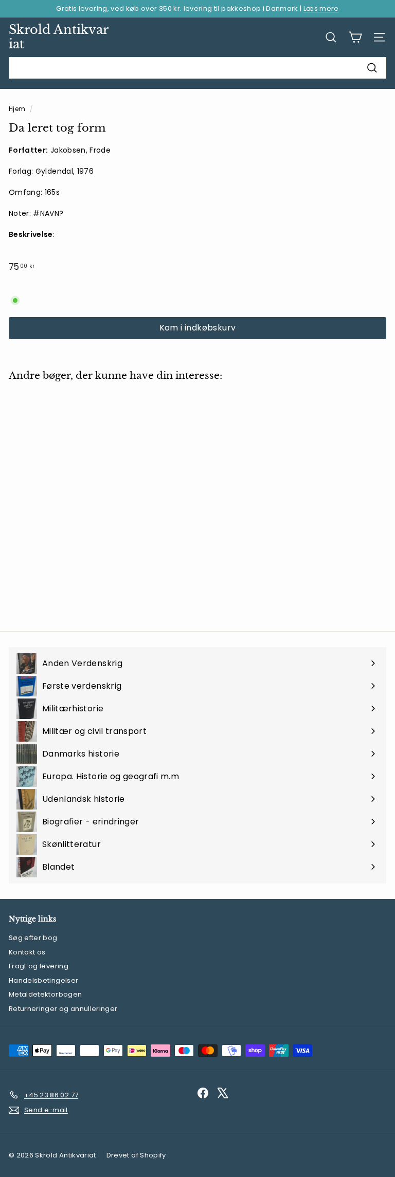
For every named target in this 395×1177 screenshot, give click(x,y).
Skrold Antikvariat (59, 37)
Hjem (18, 109)
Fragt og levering (38, 966)
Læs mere (321, 8)
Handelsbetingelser (43, 980)
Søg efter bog (33, 938)
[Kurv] (355, 37)
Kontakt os (27, 952)
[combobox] (197, 68)
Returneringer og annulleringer (63, 1009)
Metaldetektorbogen (45, 994)
